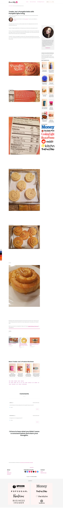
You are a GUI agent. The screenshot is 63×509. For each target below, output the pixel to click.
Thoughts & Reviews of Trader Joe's (33, 326)
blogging (12, 382)
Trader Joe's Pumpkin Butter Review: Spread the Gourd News (34, 344)
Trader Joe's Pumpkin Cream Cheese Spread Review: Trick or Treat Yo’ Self (23, 345)
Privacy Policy (9, 472)
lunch (23, 382)
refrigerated (35, 382)
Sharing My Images (43, 472)
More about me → (48, 47)
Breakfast (15, 382)
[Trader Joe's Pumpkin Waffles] (13, 340)
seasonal (10, 384)
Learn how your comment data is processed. (26, 462)
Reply (37, 409)
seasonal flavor (13, 384)
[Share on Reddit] (1, 258)
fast (21, 382)
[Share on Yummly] (1, 259)
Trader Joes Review (24, 384)
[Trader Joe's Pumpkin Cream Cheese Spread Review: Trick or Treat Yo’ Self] (24, 340)
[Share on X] (1, 254)
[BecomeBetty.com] (13, 3)
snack (17, 384)
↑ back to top (31, 467)
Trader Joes (20, 384)
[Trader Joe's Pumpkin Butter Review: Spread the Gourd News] (35, 340)
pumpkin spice (29, 382)
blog (9, 382)
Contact (42, 471)
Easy (19, 382)
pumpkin (26, 382)
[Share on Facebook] (1, 252)
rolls (38, 382)
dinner (17, 382)
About (8, 471)
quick (33, 382)
